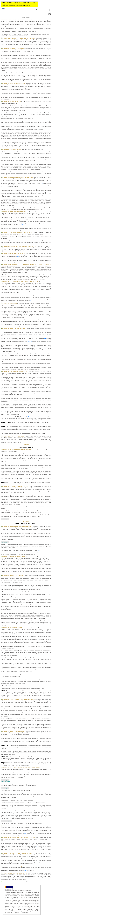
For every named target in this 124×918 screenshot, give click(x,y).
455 (25, 870)
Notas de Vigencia (5, 519)
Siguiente (28, 17)
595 (28, 417)
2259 (25, 833)
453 (23, 776)
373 (31, 341)
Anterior (23, 17)
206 (18, 256)
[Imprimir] (49, 15)
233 (23, 393)
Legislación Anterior (5, 781)
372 (29, 341)
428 (25, 234)
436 (42, 183)
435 (29, 877)
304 (7, 365)
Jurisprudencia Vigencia (6, 821)
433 (23, 224)
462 (31, 300)
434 (25, 877)
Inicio (3, 8)
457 (38, 550)
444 (37, 846)
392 (45, 338)
